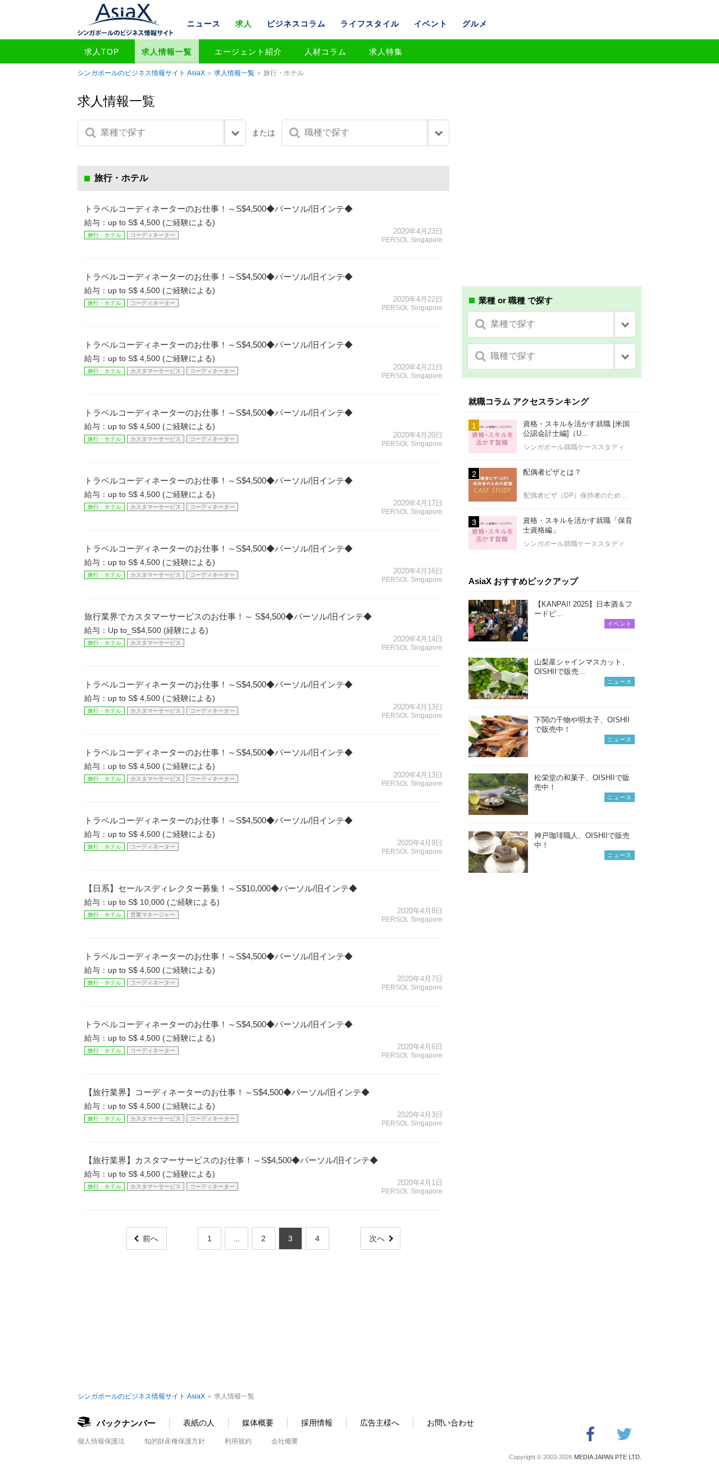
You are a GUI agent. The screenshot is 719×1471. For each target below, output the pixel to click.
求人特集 (386, 51)
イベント (431, 23)
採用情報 (317, 1422)
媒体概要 (258, 1422)
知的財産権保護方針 (174, 1441)
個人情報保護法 (101, 1441)
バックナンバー (126, 1423)
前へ (150, 1238)
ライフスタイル (369, 23)
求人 (243, 23)
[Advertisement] (551, 195)
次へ (377, 1238)
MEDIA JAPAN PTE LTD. (607, 1457)
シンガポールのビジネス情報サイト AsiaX (141, 73)
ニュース (204, 23)
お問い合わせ (450, 1422)
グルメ (475, 23)
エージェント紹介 (248, 51)
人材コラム (325, 51)
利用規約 (238, 1441)
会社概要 (284, 1441)
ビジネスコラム (296, 23)
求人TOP (101, 51)
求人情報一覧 (167, 51)
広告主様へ (379, 1422)
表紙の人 (199, 1422)
